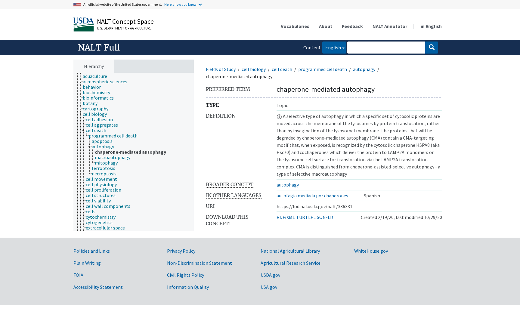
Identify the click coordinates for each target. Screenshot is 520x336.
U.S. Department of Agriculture (124, 28)
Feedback (352, 26)
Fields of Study (221, 69)
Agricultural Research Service (290, 263)
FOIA (78, 275)
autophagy (364, 69)
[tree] (133, 152)
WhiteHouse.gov (371, 251)
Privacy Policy (181, 251)
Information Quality (188, 287)
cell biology (254, 69)
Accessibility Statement (98, 287)
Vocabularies (295, 26)
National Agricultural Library (290, 251)
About (325, 26)
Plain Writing (87, 263)
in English (431, 26)
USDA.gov (270, 275)
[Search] (431, 48)
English (331, 47)
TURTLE (304, 217)
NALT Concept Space (125, 21)
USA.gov (269, 287)
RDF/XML (286, 217)
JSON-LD (323, 217)
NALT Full (99, 47)
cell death (282, 69)
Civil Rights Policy (185, 275)
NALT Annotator (390, 26)
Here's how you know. (180, 4)
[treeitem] (97, 76)
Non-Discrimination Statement (199, 263)
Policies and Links (91, 251)
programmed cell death (322, 69)
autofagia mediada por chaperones (312, 196)
